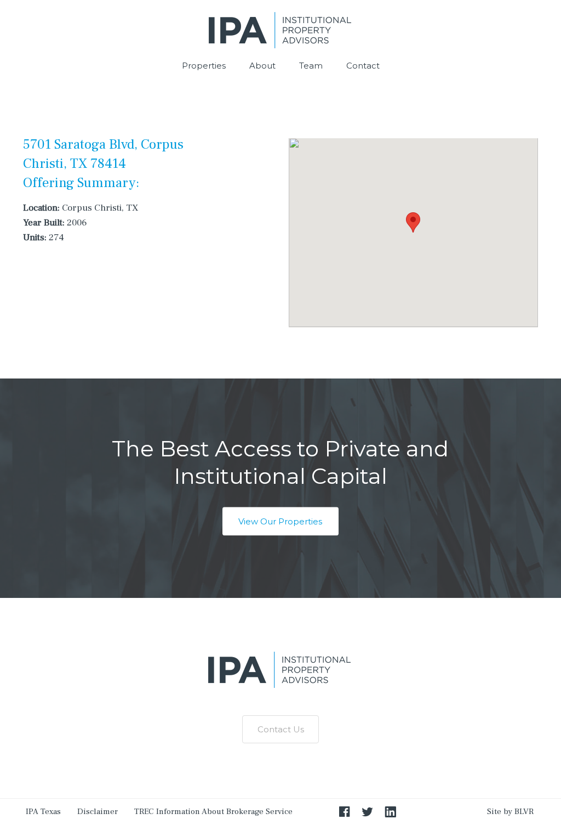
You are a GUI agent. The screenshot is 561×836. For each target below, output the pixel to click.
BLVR (524, 811)
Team (311, 65)
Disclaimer (97, 811)
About (262, 65)
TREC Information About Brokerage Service (213, 811)
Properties (204, 65)
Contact (363, 65)
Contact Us (280, 729)
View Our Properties (280, 521)
